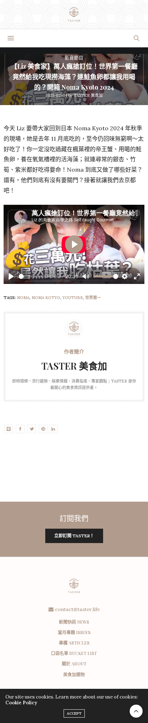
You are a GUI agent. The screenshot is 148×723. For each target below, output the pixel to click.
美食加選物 (74, 674)
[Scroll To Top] (136, 711)
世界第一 (93, 297)
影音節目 (74, 58)
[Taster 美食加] (74, 14)
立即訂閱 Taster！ (74, 535)
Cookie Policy (21, 703)
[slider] (40, 276)
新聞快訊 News (74, 622)
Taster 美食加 (88, 95)
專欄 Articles (74, 643)
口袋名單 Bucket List (74, 653)
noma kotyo (46, 297)
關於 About (74, 663)
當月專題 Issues (74, 632)
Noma (23, 297)
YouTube (73, 297)
